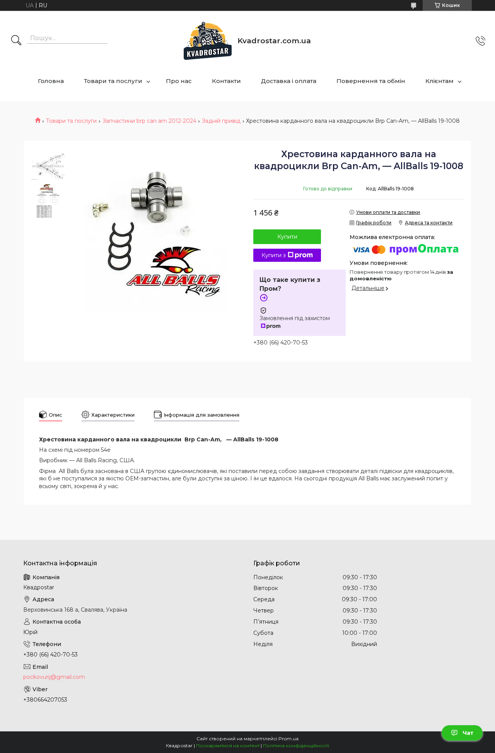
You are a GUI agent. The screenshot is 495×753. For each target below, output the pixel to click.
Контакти (226, 81)
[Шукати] (16, 41)
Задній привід (221, 120)
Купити (287, 236)
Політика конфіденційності (296, 745)
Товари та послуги (113, 81)
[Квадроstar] (208, 41)
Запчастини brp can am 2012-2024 (149, 120)
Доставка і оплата (288, 81)
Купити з (273, 255)
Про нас (179, 81)
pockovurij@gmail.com (54, 676)
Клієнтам (439, 81)
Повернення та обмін (370, 81)
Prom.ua (288, 738)
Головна (51, 81)
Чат (468, 732)
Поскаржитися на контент (227, 745)
